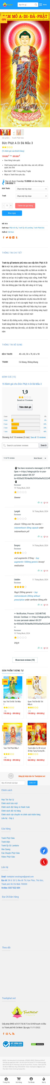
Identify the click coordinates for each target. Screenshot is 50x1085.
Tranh (4, 196)
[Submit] (36, 4)
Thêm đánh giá (25, 407)
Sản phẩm (5, 138)
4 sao (5, 420)
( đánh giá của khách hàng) (13, 151)
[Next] (45, 69)
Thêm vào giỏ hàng (25, 206)
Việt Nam (11, 232)
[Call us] (10, 1034)
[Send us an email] (7, 1034)
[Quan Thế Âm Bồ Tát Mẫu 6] (37, 687)
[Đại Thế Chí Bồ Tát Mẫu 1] (12, 687)
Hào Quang (5, 849)
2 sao (5, 428)
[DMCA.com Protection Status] (37, 1044)
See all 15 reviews (38, 437)
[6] (25, 420)
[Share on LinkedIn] (13, 237)
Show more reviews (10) (25, 660)
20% (45, 428)
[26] (25, 424)
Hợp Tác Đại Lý (7, 799)
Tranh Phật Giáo (18, 138)
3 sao (5, 424)
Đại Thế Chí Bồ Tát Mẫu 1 (12, 702)
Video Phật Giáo (8, 856)
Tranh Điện (5, 842)
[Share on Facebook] (4, 237)
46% (45, 431)
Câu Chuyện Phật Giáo (10, 853)
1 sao (5, 431)
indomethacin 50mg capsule (26, 527)
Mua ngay (12, 213)
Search (44, 445)
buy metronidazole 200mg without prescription (27, 596)
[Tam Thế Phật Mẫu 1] (12, 734)
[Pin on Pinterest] (10, 237)
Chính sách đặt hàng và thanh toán (15, 807)
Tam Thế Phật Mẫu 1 (11, 748)
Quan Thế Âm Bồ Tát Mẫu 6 (35, 702)
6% (45, 420)
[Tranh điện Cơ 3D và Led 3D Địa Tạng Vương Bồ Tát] (37, 734)
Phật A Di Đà (13, 228)
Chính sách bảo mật (9, 803)
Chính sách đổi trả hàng (11, 811)
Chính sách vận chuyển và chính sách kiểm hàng (20, 814)
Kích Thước (6, 188)
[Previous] (4, 69)
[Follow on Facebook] (4, 1034)
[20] (25, 427)
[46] (25, 431)
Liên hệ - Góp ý (7, 818)
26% (45, 424)
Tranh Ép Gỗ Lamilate (25, 228)
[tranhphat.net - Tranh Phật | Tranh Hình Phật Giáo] (8, 5)
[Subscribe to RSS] (13, 1034)
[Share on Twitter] (7, 237)
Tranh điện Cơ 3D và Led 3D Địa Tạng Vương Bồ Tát (37, 749)
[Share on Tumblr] (17, 237)
